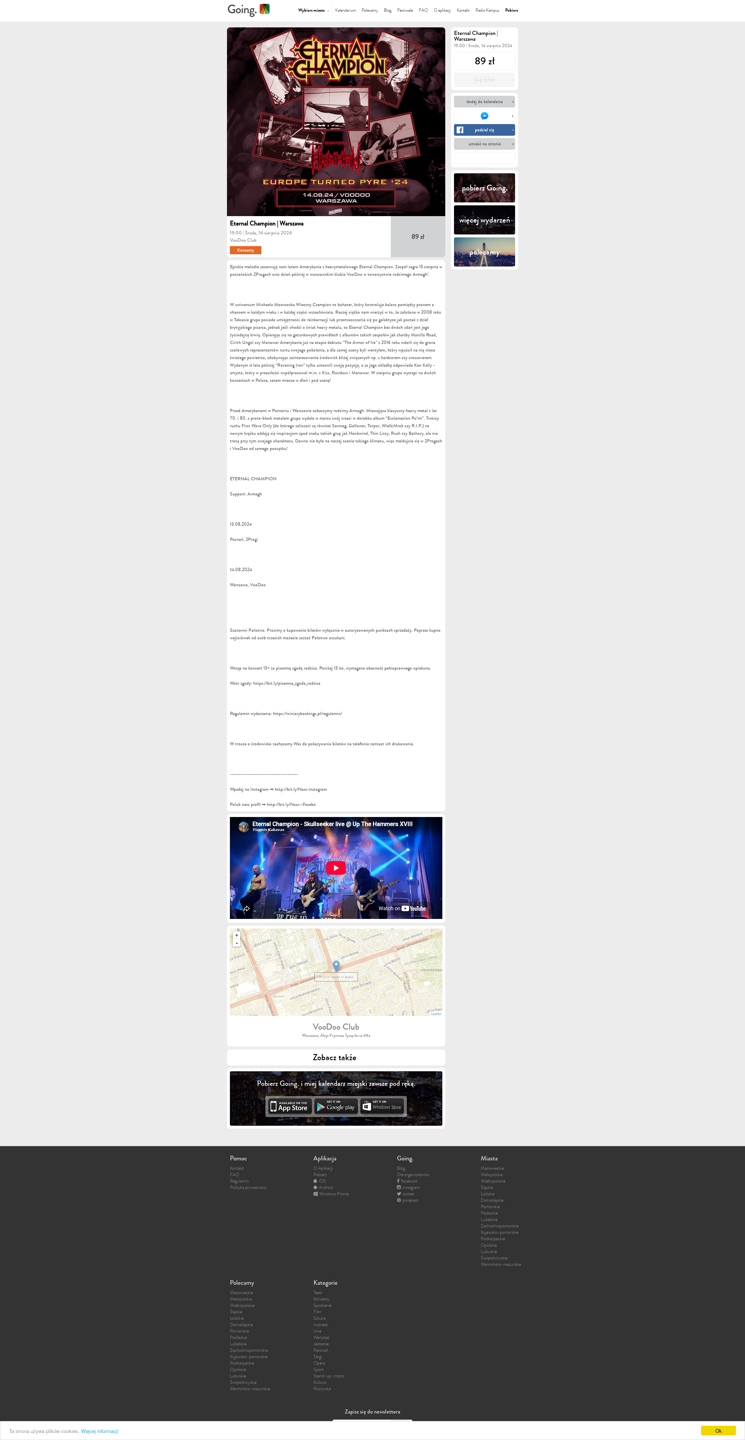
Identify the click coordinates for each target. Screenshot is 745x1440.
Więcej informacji (99, 1430)
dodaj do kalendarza (484, 101)
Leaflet (436, 1013)
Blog (387, 10)
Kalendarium (345, 10)
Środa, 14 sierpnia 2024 (268, 233)
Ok (718, 1430)
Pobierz (511, 10)
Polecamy (370, 10)
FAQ (423, 10)
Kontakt (463, 10)
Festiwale (405, 10)
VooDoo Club (243, 240)
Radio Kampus (487, 10)
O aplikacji (442, 10)
